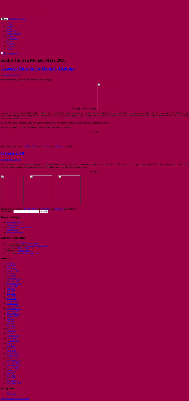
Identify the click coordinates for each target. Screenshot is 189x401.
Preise (9, 41)
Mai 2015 (11, 375)
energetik (45, 146)
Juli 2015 (11, 370)
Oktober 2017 (13, 311)
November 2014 (14, 383)
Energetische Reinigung (28, 253)
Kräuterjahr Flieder (15, 232)
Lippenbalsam (13, 230)
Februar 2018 (12, 301)
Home (9, 24)
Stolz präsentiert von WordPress (15, 398)
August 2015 (12, 368)
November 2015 (14, 361)
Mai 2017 (11, 323)
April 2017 (11, 326)
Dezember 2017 (14, 306)
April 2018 (11, 296)
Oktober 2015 (13, 363)
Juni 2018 (11, 291)
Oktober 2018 (13, 281)
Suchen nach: (7, 211)
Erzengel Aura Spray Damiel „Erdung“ (38, 68)
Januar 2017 (12, 333)
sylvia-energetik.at (18, 5)
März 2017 (11, 328)
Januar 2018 (12, 303)
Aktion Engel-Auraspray (28, 243)
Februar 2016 (12, 353)
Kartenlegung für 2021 (17, 222)
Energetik (11, 26)
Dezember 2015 (14, 358)
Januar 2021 (12, 264)
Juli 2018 (11, 288)
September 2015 (14, 366)
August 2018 (12, 286)
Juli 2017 (11, 318)
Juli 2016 (11, 343)
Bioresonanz (12, 225)
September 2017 (14, 313)
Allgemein (58, 146)
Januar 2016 (12, 356)
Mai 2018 (11, 293)
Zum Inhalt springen (17, 19)
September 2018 (14, 283)
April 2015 (11, 378)
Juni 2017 (11, 321)
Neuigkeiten (12, 39)
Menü (4, 19)
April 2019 (11, 276)
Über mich (11, 46)
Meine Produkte (14, 34)
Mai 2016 (11, 346)
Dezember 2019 (14, 271)
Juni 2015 (11, 373)
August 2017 (12, 316)
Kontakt (10, 44)
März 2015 (11, 380)
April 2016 (11, 348)
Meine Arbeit (12, 31)
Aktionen (11, 36)
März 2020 (11, 269)
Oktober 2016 (13, 341)
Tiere (9, 29)
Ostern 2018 (12, 153)
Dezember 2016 (14, 336)
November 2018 (14, 278)
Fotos (9, 49)
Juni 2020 (11, 266)
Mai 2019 (11, 273)
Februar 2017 (12, 331)
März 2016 (11, 351)
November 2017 (14, 308)
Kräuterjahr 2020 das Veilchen (20, 227)
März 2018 (11, 298)
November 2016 (14, 338)
